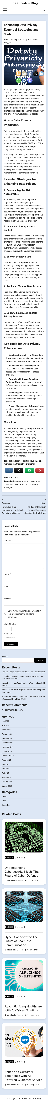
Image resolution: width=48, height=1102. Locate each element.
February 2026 (7, 734)
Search (5, 656)
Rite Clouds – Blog (24, 3)
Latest (4, 796)
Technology (6, 805)
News (4, 801)
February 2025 (7, 782)
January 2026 (7, 738)
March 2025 (6, 777)
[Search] (44, 10)
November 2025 (7, 747)
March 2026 (6, 730)
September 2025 (8, 756)
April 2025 (5, 773)
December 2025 (7, 743)
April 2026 (5, 725)
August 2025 (6, 760)
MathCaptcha (12, 637)
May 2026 (5, 721)
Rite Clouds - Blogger (15, 880)
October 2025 (7, 751)
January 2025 (7, 786)
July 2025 (5, 764)
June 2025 (5, 769)
